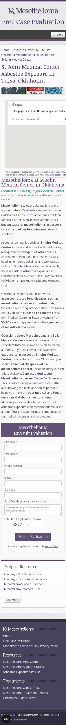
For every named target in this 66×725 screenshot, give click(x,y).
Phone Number (13, 465)
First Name (10, 441)
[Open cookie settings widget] (6, 718)
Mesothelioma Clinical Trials (21, 687)
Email (7, 477)
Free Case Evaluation (33, 21)
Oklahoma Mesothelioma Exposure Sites (28, 55)
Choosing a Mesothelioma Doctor (23, 574)
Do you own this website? (25, 119)
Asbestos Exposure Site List (31, 50)
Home (5, 50)
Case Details (25, 501)
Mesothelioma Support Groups (23, 667)
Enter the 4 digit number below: (22, 519)
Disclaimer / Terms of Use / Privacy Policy (30, 646)
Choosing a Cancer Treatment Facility (25, 579)
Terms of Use (51, 546)
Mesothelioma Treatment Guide (22, 588)
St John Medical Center (16, 59)
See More (12, 599)
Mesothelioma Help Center (21, 662)
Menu (59, 35)
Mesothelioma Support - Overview (24, 584)
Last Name (10, 453)
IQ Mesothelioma (33, 10)
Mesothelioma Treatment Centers (25, 693)
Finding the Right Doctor (19, 698)
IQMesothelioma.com (27, 714)
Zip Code (9, 489)
